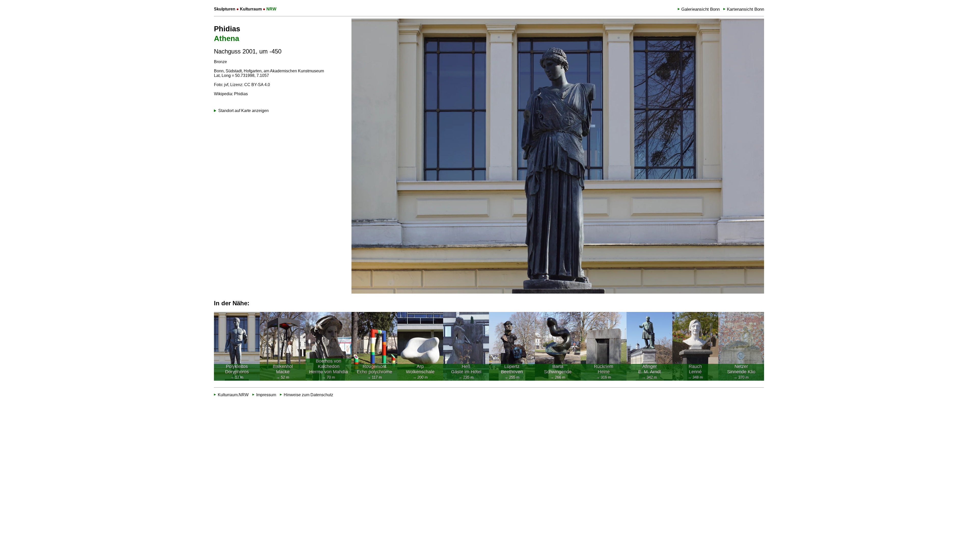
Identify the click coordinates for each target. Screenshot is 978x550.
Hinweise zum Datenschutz (308, 395)
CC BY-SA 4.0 (257, 84)
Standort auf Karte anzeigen (243, 110)
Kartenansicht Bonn (745, 9)
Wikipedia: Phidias (231, 94)
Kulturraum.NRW (233, 395)
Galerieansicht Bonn (700, 9)
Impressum (266, 395)
